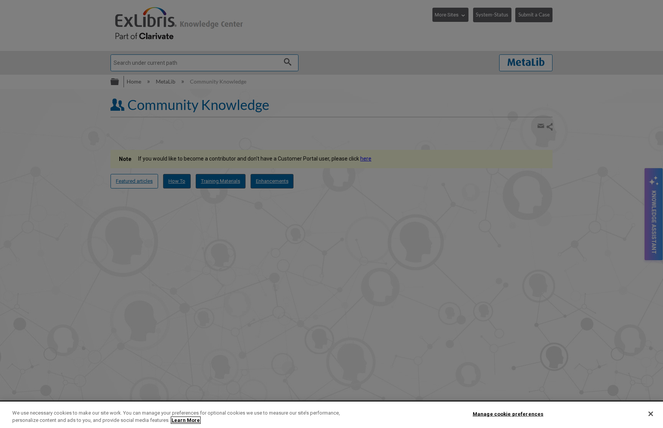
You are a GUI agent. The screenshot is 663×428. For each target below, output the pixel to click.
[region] (331, 415)
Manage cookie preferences (508, 414)
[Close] (650, 413)
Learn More (186, 420)
